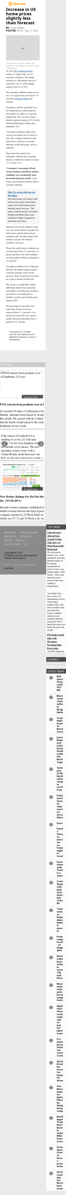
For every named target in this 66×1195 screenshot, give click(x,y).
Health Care (12, 544)
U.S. (26, 544)
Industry (10, 536)
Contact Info (18, 565)
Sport (8, 540)
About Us (7, 565)
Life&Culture (28, 532)
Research (26, 536)
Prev (4, 444)
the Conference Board (23, 70)
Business (10, 532)
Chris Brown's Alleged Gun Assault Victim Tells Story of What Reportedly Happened (55, 541)
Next (41, 444)
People (20, 540)
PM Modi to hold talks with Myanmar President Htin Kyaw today (55, 641)
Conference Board (21, 98)
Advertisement (30, 565)
